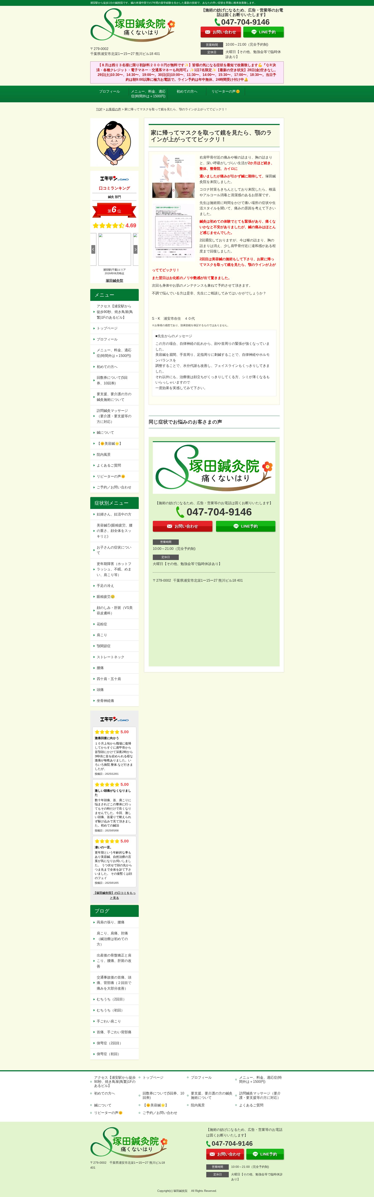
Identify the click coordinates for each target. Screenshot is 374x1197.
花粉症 (102, 624)
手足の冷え (105, 585)
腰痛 (100, 668)
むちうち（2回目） (111, 999)
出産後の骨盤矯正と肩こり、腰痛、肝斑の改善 (114, 960)
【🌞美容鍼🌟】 (110, 443)
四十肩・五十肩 (109, 679)
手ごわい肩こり (109, 1021)
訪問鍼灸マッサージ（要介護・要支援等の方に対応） (114, 416)
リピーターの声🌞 (225, 91)
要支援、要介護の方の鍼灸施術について (114, 396)
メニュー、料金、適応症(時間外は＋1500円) (148, 94)
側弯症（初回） (109, 1054)
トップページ (107, 328)
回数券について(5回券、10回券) (112, 380)
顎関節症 (104, 646)
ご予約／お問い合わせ (114, 487)
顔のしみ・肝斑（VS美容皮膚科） (115, 610)
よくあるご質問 (109, 465)
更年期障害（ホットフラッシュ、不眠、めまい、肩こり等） (114, 569)
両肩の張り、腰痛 (110, 922)
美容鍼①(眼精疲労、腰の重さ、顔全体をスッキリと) (114, 530)
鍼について (105, 432)
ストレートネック (110, 657)
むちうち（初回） (110, 1010)
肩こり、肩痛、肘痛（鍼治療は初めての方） (112, 938)
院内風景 (104, 454)
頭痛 (100, 690)
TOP (99, 109)
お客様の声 (113, 109)
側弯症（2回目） (110, 1043)
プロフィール (109, 91)
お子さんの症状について (114, 550)
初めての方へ (187, 91)
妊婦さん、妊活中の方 (114, 514)
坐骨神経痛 (105, 701)
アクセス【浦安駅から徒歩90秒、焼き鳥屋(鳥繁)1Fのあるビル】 (115, 311)
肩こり (102, 635)
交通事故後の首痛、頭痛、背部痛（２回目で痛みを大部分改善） (114, 983)
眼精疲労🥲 (106, 596)
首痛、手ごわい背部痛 (114, 1032)
